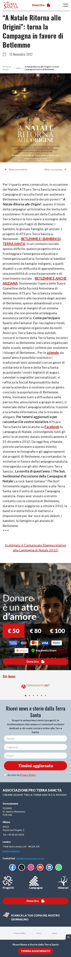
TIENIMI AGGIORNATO (35, 951)
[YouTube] (40, 867)
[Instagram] (31, 867)
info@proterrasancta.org (30, 858)
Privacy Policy (28, 774)
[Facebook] (12, 867)
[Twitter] (21, 867)
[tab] (25, 695)
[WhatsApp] (58, 867)
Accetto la (21, 774)
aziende (53, 352)
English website (11, 851)
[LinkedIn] (49, 867)
